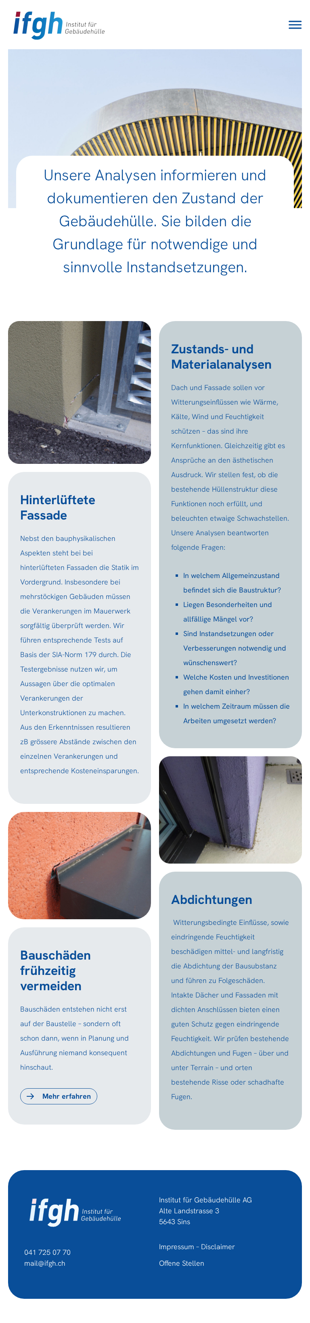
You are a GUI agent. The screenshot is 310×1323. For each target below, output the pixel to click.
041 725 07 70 (47, 1252)
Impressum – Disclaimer (197, 1246)
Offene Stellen (181, 1263)
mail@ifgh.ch (44, 1263)
